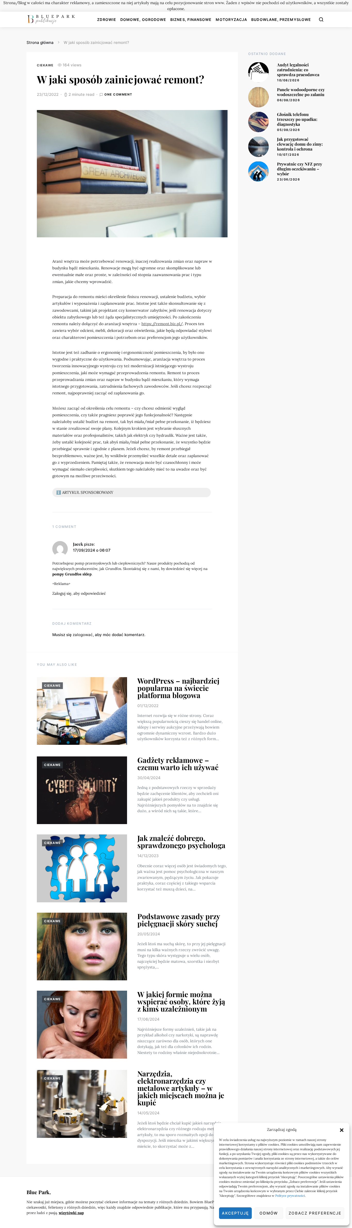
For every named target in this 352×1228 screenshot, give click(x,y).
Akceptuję (235, 1213)
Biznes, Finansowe (191, 19)
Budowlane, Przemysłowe (281, 19)
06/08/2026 (288, 100)
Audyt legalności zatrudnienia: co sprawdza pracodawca (298, 69)
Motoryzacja (231, 19)
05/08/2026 (288, 130)
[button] (341, 1129)
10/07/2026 (288, 155)
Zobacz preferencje (315, 1213)
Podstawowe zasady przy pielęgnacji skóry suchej (178, 919)
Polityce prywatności (290, 1196)
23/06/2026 (288, 179)
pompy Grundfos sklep (71, 574)
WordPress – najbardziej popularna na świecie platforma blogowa (178, 688)
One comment (118, 94)
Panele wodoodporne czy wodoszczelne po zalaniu (301, 92)
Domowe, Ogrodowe (143, 19)
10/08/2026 (288, 80)
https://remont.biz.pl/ (162, 323)
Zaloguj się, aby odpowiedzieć (79, 593)
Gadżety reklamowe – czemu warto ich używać (178, 763)
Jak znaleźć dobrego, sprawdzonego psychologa (181, 841)
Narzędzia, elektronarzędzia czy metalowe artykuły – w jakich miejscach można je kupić (180, 1088)
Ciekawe (45, 65)
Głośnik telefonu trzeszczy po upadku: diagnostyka (297, 119)
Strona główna (40, 42)
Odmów (268, 1213)
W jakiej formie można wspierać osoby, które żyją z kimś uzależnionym (181, 1001)
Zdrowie (106, 19)
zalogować (83, 634)
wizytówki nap (71, 1212)
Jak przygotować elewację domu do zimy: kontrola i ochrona (300, 143)
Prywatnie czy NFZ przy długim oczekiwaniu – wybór (299, 168)
